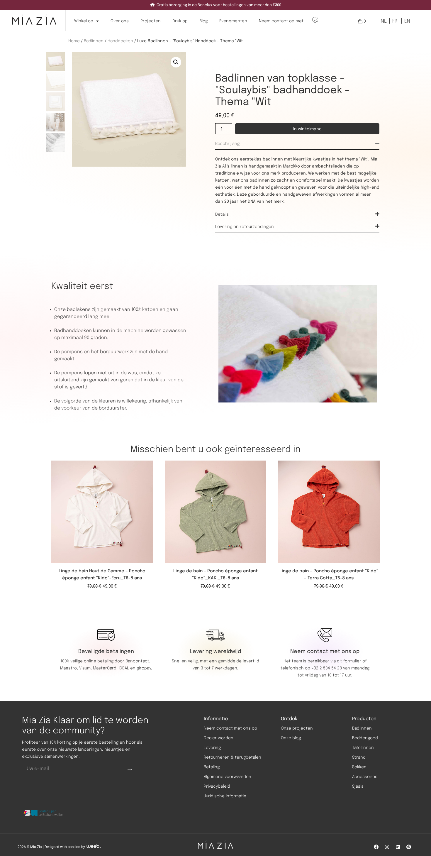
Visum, (86, 668)
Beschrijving (227, 144)
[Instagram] (387, 847)
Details (222, 214)
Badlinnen (93, 41)
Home (74, 41)
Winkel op (83, 21)
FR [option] (394, 21)
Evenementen (233, 21)
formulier (352, 661)
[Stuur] (130, 769)
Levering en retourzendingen (244, 227)
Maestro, (69, 668)
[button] (176, 62)
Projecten (150, 21)
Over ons (120, 21)
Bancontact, (138, 661)
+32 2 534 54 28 (326, 668)
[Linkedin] (398, 847)
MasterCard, (105, 668)
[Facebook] (376, 847)
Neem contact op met (281, 21)
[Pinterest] (408, 847)
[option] (394, 21)
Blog (203, 21)
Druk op (180, 21)
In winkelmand (307, 129)
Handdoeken (120, 41)
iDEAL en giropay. (135, 668)
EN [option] (407, 21)
